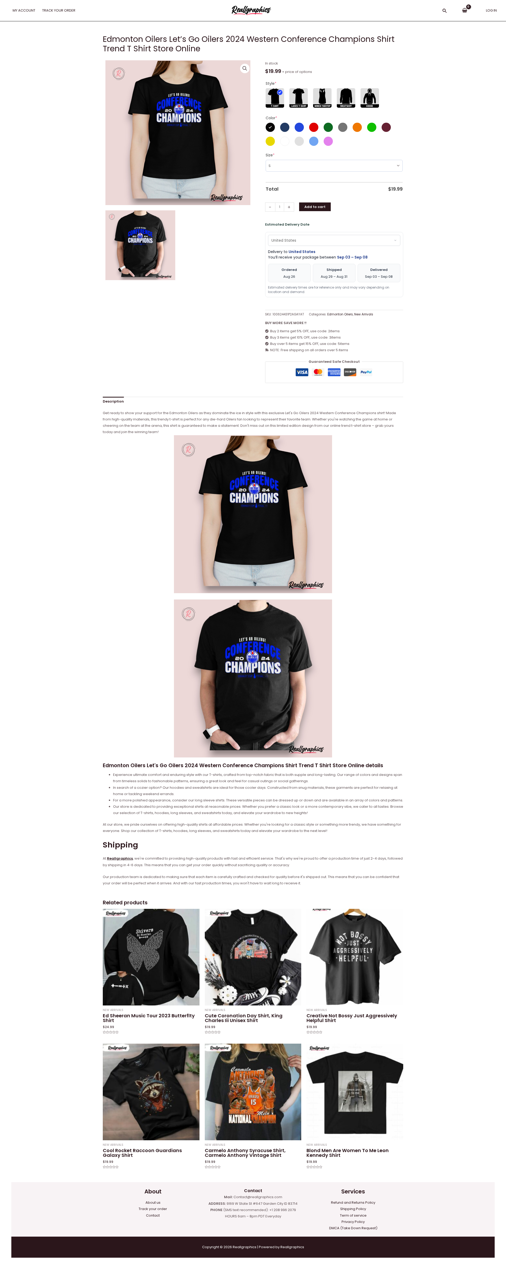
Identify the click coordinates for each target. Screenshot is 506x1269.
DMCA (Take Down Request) (353, 1228)
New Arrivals (363, 314)
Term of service (353, 1215)
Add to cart (314, 206)
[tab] (113, 402)
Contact (153, 1215)
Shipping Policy (353, 1208)
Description (113, 401)
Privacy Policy (353, 1221)
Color (271, 118)
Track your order (153, 1208)
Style (271, 83)
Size (270, 155)
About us (152, 1202)
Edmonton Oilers (340, 314)
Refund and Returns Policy (353, 1202)
